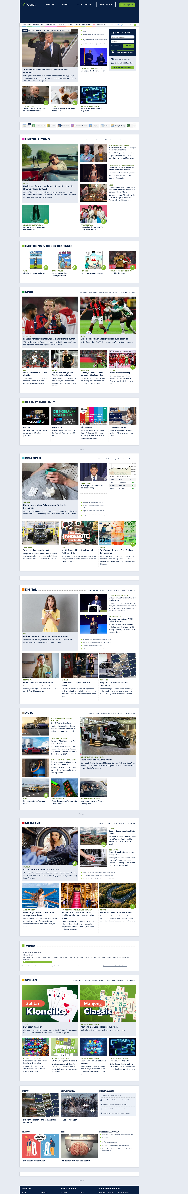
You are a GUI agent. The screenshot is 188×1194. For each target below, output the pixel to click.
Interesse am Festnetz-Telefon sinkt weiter (92, 645)
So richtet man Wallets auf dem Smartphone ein (93, 648)
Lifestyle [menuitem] (62, 25)
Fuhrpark (120, 713)
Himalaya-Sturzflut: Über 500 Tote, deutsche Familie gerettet (94, 30)
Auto (29, 713)
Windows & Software (120, 590)
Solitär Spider (131, 980)
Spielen (31, 980)
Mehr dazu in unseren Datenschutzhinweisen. (115, 965)
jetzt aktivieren (30, 962)
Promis (92, 139)
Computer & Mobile (92, 590)
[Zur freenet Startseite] (29, 4)
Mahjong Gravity (78, 980)
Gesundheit (131, 823)
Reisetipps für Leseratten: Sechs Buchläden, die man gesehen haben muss (99, 872)
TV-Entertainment (84, 5)
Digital (31, 589)
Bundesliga (83, 292)
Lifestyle (32, 823)
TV (87, 139)
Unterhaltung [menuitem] (51, 25)
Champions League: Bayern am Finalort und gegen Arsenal (116, 1113)
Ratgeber (101, 823)
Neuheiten (91, 713)
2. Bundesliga (93, 292)
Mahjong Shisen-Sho (91, 980)
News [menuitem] (24, 25)
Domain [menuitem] (88, 25)
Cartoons (132, 139)
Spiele (82, 1192)
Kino (97, 139)
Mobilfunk (49, 5)
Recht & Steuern (123, 458)
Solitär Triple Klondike (118, 980)
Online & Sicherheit (106, 590)
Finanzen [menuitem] (36, 25)
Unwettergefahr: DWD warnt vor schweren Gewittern (115, 1109)
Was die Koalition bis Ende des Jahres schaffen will (94, 44)
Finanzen (33, 458)
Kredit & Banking (111, 458)
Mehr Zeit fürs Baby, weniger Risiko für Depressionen (115, 1104)
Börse (24, 1192)
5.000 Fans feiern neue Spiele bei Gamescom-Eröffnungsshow (97, 642)
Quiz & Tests (114, 139)
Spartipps (132, 458)
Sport (30, 292)
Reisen (108, 823)
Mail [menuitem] (83, 25)
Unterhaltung (37, 139)
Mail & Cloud (106, 5)
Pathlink (101, 980)
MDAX (112, 485)
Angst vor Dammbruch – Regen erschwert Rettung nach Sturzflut (117, 1100)
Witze (107, 139)
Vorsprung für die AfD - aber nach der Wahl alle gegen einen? (93, 35)
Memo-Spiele (124, 139)
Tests (97, 713)
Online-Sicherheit (123, 1192)
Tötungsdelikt (105, 1137)
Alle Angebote (128, 5)
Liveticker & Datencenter (127, 292)
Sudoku (108, 980)
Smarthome (131, 590)
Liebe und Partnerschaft (119, 823)
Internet (65, 5)
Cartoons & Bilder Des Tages (48, 246)
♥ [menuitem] (94, 24)
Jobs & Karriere (99, 458)
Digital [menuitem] (70, 25)
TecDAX (113, 488)
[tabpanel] (50, 53)
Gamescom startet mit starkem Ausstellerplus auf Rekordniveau (97, 639)
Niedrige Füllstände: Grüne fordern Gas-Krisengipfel (95, 515)
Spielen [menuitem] (77, 25)
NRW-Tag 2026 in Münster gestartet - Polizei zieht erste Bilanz (115, 1145)
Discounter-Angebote (106, 1192)
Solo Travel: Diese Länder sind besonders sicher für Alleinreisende (98, 875)
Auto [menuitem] (42, 25)
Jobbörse (44, 1192)
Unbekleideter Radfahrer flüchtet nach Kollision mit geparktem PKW (117, 1134)
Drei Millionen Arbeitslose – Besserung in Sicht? (93, 502)
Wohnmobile (112, 713)
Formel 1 (115, 292)
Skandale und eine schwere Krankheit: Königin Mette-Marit (95, 39)
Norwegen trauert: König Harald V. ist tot (112, 1095)
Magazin (104, 713)
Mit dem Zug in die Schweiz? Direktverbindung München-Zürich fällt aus (99, 878)
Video (101, 139)
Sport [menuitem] (29, 25)
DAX (111, 482)
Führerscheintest (130, 713)
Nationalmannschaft (105, 292)
